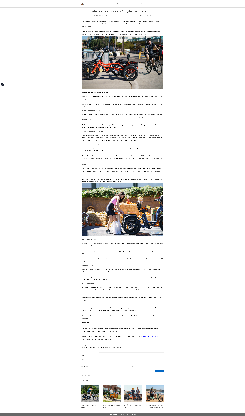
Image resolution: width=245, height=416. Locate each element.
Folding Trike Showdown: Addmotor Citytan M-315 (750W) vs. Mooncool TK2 (133, 405)
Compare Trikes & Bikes (130, 3)
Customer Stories (154, 3)
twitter (147, 15)
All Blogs (119, 3)
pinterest (151, 15)
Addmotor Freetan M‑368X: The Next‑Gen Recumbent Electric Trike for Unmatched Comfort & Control (154, 405)
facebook (144, 15)
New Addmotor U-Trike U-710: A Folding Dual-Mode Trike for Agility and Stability (89, 405)
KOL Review (143, 3)
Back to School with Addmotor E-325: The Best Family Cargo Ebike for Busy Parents (111, 405)
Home (111, 3)
